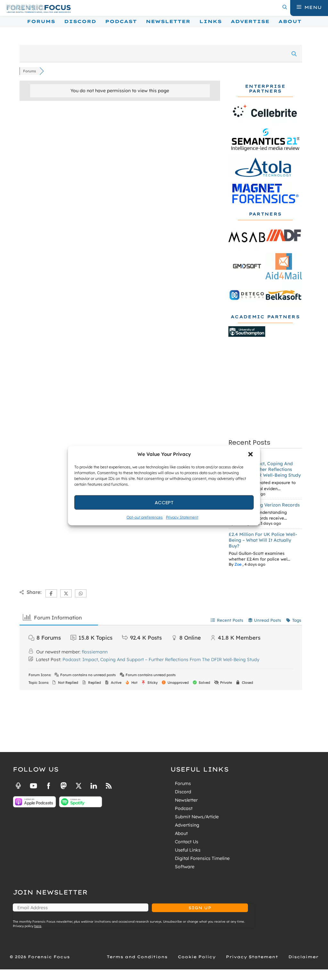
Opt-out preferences (145, 517)
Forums (41, 21)
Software (184, 867)
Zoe (238, 564)
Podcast (121, 21)
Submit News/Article (197, 817)
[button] (250, 454)
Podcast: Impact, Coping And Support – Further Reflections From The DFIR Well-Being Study (265, 469)
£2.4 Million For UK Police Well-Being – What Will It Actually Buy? (263, 540)
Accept (164, 502)
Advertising (187, 825)
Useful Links (188, 850)
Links (210, 21)
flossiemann (95, 652)
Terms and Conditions (137, 956)
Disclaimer (303, 956)
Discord (80, 21)
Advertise (250, 21)
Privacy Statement (182, 517)
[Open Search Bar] (284, 7)
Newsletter (168, 21)
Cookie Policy (197, 956)
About (289, 21)
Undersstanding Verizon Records (264, 505)
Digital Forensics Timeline (202, 858)
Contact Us (186, 842)
